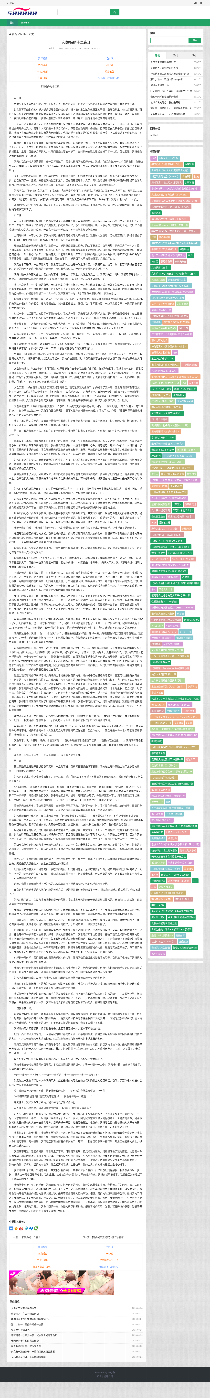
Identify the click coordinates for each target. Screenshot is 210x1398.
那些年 (154, 874)
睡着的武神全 (173, 711)
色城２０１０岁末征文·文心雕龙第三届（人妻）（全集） (175, 699)
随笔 (196, 176)
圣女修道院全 (158, 516)
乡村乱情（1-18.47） (188, 449)
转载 (153, 887)
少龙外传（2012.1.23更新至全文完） (170, 170)
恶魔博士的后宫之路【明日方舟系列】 (170, 206)
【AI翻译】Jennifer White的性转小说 (170, 668)
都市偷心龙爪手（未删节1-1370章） (170, 219)
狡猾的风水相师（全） (162, 401)
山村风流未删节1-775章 (180, 553)
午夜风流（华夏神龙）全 (164, 249)
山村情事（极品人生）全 (164, 632)
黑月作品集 (166, 261)
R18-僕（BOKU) (174, 814)
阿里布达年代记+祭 (161, 310)
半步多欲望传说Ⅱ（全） (180, 862)
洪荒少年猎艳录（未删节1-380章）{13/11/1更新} (174, 377)
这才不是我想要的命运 (162, 304)
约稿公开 (186, 577)
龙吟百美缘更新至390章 (185, 947)
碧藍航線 (183, 941)
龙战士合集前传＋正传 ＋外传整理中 (170, 656)
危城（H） (42, 78)
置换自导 (188, 868)
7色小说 (109, 58)
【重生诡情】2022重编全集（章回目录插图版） (175, 583)
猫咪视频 (42, 58)
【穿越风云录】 (190, 364)
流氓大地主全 (158, 704)
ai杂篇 (154, 261)
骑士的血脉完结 (159, 419)
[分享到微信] (36, 1228)
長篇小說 (172, 838)
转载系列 (156, 455)
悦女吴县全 (157, 802)
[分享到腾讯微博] (26, 1228)
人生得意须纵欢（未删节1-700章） (169, 498)
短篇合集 (156, 322)
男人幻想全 (157, 625)
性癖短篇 (189, 164)
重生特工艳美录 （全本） (181, 516)
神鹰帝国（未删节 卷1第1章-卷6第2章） (172, 291)
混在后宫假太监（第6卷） (164, 765)
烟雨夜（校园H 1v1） (109, 78)
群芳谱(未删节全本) (183, 510)
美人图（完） (158, 917)
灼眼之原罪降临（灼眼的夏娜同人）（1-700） (174, 747)
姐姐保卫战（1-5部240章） (165, 577)
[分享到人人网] (31, 1228)
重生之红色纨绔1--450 (162, 358)
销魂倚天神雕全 (184, 638)
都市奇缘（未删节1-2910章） (166, 164)
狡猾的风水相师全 (160, 352)
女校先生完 (180, 261)
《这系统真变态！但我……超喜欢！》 (170, 547)
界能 (153, 522)
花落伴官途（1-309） (179, 881)
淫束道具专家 (158, 862)
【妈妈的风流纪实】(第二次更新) (108, 1237)
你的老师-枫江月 (183, 899)
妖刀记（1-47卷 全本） (183, 559)
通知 (184, 383)
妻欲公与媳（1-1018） (179, 704)
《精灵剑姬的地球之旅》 (164, 777)
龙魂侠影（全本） (160, 267)
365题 (189, 723)
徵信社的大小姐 (188, 850)
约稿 (153, 158)
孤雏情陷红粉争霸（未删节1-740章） (170, 425)
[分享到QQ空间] (16, 1228)
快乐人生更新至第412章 (163, 674)
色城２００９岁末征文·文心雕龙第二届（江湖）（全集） (175, 845)
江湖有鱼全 (179, 395)
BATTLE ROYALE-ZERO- (176, 322)
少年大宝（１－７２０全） (165, 528)
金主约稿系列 (170, 850)
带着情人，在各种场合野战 (25, 1313)
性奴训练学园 (172, 625)
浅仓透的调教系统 (160, 662)
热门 (175, 55)
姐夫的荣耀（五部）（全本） (165, 431)
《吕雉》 (177, 504)
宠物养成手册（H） (109, 1260)
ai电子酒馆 (182, 304)
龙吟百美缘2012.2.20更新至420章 (169, 492)
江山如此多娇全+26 (161, 723)
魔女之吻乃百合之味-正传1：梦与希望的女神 (174, 826)
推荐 (194, 55)
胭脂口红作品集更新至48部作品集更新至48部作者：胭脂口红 (174, 244)
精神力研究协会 (159, 340)
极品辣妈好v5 (158, 838)
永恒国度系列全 (185, 401)
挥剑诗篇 (156, 213)
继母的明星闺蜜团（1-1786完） (167, 443)
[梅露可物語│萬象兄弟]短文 (165, 364)
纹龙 (190, 255)
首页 (12, 22)
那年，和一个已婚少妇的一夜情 (27, 1324)
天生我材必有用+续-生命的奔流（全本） (172, 808)
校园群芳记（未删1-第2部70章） (168, 893)
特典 (175, 352)
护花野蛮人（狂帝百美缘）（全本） (169, 346)
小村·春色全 (157, 711)
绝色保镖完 (157, 832)
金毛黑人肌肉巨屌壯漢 (162, 613)
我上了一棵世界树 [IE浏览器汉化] (168, 255)
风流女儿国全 (158, 279)
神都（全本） (158, 905)
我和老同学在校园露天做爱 (164, 96)
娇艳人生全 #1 (191, 619)
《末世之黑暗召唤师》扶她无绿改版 (169, 316)
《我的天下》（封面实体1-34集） (168, 540)
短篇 (153, 237)
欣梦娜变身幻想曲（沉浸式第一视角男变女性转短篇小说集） (174, 481)
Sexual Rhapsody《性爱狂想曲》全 (169, 225)
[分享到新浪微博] (21, 1228)
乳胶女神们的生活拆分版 (164, 923)
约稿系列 (186, 176)
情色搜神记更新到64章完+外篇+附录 (170, 565)
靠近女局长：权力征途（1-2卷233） (170, 194)
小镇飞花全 (157, 692)
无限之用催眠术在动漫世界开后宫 (168, 856)
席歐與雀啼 (164, 237)
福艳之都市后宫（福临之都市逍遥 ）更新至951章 (173, 232)
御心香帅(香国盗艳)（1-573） (166, 407)
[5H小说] (24, 12)
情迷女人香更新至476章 (163, 328)
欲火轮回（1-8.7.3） (162, 820)
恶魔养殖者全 (166, 887)
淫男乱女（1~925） (169, 158)
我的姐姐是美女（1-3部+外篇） (167, 462)
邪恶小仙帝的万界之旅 (172, 474)
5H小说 (109, 65)
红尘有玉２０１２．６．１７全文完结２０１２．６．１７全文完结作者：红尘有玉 (174, 717)
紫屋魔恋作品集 (159, 486)
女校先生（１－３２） (177, 832)
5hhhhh (25, 22)
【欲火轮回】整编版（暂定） (166, 868)
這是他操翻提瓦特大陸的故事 (166, 619)
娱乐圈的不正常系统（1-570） (179, 455)
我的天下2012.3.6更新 (162, 449)
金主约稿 (191, 474)
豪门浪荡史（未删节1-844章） (167, 413)
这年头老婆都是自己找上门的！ (167, 680)
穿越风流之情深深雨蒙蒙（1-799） (169, 571)
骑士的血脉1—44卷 (161, 389)
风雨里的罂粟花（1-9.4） (164, 370)
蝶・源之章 (157, 814)
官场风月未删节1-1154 (163, 437)
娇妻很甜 (109, 71)
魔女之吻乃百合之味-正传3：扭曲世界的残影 (174, 735)
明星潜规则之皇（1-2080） (165, 176)
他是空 (180, 613)
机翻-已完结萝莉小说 (185, 389)
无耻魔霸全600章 (177, 279)
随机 (157, 55)
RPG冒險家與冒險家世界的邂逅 (167, 298)
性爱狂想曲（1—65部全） (164, 601)
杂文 (153, 589)
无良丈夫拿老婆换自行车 (23, 1308)
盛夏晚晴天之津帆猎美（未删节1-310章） (172, 607)
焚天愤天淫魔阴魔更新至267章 (167, 650)
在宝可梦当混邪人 (172, 182)
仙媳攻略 (156, 850)
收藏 (168, 802)
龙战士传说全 (158, 553)
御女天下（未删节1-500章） (175, 874)
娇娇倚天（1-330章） (162, 638)
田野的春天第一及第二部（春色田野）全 (172, 783)
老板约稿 (186, 528)
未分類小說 (176, 486)
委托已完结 (164, 522)
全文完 (166, 395)
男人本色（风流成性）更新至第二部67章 (172, 911)
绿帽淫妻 (156, 182)
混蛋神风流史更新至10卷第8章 (167, 759)
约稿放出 (156, 644)
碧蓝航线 (184, 249)
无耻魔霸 (178, 723)
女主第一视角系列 (160, 510)
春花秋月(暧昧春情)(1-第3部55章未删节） (172, 729)
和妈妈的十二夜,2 (31, 1237)
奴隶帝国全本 (158, 881)
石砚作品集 (189, 711)
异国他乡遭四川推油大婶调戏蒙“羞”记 (30, 1319)
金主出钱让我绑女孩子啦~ (181, 917)
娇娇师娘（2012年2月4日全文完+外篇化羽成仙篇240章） (174, 201)
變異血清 (180, 935)
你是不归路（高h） (43, 1266)
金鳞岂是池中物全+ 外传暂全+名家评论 (171, 929)
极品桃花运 (190, 504)
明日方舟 (183, 328)
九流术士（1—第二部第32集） (167, 534)
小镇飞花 (192, 686)
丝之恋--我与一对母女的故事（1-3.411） (172, 468)
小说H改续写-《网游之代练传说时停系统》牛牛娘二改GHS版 (174, 189)
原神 (195, 881)
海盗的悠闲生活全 (160, 947)
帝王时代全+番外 (160, 559)
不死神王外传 (158, 753)
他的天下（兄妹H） (109, 1266)
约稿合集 (156, 395)
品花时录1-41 (158, 953)
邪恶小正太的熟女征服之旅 (165, 383)
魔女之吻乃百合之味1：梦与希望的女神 (171, 771)
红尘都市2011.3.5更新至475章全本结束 (171, 334)
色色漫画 (42, 65)
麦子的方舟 (185, 632)
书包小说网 (43, 71)
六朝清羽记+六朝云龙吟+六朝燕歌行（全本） (174, 273)
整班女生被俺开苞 (20, 1330)
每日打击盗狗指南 (160, 789)
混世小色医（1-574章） (163, 941)
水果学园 (189, 182)
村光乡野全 (191, 759)
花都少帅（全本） (172, 644)
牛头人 (154, 474)
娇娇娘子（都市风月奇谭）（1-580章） (171, 285)
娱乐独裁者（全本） (161, 899)
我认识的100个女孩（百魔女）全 (168, 796)
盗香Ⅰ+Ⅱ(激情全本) (162, 935)
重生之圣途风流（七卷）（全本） (168, 686)
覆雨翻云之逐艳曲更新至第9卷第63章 (170, 595)
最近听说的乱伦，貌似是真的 (165, 102)
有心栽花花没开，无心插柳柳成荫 (167, 114)
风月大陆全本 (166, 589)
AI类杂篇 (193, 383)
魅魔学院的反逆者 (160, 504)
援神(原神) (156, 741)
